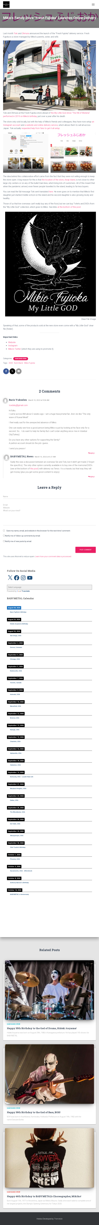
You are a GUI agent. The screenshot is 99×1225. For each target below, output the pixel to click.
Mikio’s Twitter (14, 349)
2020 (11, 363)
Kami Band (18, 363)
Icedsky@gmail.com (18, 405)
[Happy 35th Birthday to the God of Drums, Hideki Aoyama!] (49, 990)
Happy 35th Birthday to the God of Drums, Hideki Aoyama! (41, 1028)
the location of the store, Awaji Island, (59, 180)
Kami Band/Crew (20, 358)
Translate (26, 591)
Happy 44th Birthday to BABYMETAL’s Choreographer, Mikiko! (44, 1196)
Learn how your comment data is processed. (53, 556)
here (51, 191)
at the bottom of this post (69, 207)
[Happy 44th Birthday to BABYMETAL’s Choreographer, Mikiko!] (49, 1158)
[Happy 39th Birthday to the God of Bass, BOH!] (49, 1074)
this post (34, 468)
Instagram (13, 345)
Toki (16, 33)
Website (12, 342)
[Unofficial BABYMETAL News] (7, 4)
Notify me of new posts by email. (18, 541)
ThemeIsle (58, 1219)
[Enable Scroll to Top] (94, 1220)
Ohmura (25, 33)
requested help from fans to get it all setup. (41, 128)
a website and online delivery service (41, 125)
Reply (92, 453)
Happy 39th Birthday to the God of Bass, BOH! (33, 1112)
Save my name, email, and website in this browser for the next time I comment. (38, 531)
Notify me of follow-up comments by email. (22, 536)
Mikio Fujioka (29, 363)
